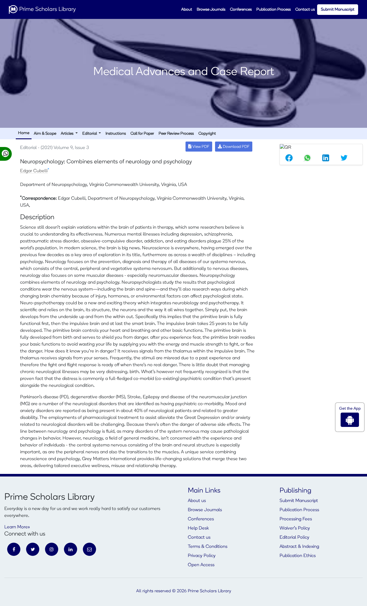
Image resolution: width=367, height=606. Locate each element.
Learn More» (17, 527)
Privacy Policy (202, 556)
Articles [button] (67, 134)
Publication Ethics (298, 556)
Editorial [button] (90, 134)
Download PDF (235, 147)
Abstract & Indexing (299, 546)
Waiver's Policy (295, 528)
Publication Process (273, 9)
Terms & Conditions (207, 546)
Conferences (241, 9)
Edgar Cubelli (34, 171)
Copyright (207, 134)
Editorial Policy (294, 537)
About (186, 9)
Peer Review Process (176, 134)
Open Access (201, 565)
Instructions (116, 134)
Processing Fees (296, 519)
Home (23, 133)
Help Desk (198, 528)
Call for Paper (142, 134)
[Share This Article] (289, 158)
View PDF (200, 147)
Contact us (305, 9)
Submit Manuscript (337, 9)
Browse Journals (211, 9)
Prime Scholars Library (47, 9)
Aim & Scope (45, 134)
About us (197, 501)
